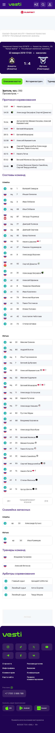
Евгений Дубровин (28, 363)
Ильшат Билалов (30, 194)
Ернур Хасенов (29, 235)
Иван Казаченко (29, 292)
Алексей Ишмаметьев (29, 370)
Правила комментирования (35, 678)
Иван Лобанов (29, 202)
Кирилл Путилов (27, 398)
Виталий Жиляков (27, 437)
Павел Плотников (30, 303)
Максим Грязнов (27, 342)
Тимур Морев (37, 595)
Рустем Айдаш (26, 413)
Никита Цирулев (29, 242)
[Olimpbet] (27, 12)
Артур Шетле (26, 489)
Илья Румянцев (34, 540)
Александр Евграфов (32, 273)
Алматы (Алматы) (12, 67)
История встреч (34, 81)
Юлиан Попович (29, 309)
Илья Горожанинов (28, 357)
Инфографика (8, 668)
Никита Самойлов (28, 456)
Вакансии (31, 668)
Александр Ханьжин (29, 406)
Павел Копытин (27, 449)
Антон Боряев (37, 588)
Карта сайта (7, 677)
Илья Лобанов (29, 209)
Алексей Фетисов (22, 566)
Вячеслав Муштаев (31, 297)
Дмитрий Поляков (30, 224)
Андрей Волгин (27, 350)
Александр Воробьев (29, 430)
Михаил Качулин (27, 443)
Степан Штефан (29, 324)
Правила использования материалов (27, 720)
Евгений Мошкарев (28, 385)
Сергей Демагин (30, 264)
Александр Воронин (31, 255)
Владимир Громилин (22, 557)
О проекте (7, 664)
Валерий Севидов (30, 189)
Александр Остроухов (30, 392)
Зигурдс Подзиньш (31, 217)
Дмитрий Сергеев (30, 230)
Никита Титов (26, 471)
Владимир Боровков (29, 420)
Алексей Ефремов (30, 280)
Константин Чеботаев (32, 316)
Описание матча (12, 81)
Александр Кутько (33, 523)
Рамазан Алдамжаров (32, 247)
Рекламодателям (35, 664)
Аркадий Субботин (39, 581)
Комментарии (8, 673)
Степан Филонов (27, 480)
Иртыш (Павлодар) (43, 67)
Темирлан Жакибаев (31, 286)
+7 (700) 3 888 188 (14, 693)
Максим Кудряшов (28, 378)
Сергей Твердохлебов (30, 464)
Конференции (33, 673)
